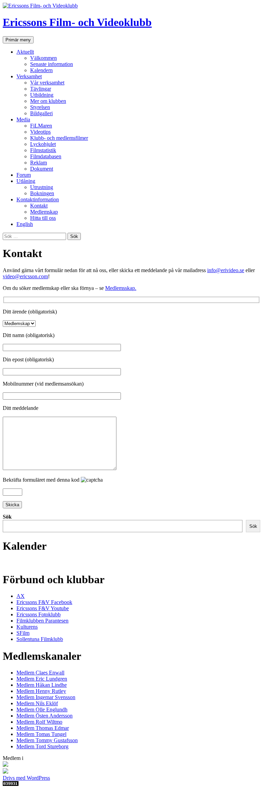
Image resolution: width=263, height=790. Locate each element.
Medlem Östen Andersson (44, 716)
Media (23, 119)
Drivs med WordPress (26, 778)
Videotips (40, 132)
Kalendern (41, 70)
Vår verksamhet (47, 82)
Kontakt (39, 206)
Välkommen (43, 58)
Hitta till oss (43, 218)
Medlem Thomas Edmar (42, 728)
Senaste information (51, 64)
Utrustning (41, 187)
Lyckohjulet (43, 144)
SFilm (22, 633)
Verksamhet (29, 76)
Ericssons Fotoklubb (38, 614)
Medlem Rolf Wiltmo (39, 722)
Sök (7, 517)
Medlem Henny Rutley (41, 691)
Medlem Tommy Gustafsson (47, 740)
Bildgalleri (41, 113)
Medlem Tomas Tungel (41, 734)
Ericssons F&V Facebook (44, 602)
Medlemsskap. (120, 288)
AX (20, 596)
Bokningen (42, 193)
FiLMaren (41, 126)
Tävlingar (40, 89)
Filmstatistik (43, 150)
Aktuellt (25, 52)
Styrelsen (40, 107)
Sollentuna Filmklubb (39, 639)
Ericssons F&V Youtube (42, 608)
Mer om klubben (48, 101)
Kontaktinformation (37, 199)
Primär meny (18, 39)
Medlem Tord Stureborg (42, 746)
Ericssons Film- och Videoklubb (77, 22)
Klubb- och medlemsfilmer (59, 138)
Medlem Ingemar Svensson (45, 697)
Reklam (38, 162)
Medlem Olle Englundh (41, 709)
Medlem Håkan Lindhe (41, 685)
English (24, 224)
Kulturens (27, 627)
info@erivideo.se (225, 270)
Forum (23, 175)
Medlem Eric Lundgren (41, 679)
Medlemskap (44, 212)
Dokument (41, 169)
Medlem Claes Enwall (40, 672)
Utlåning (25, 181)
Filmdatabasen (45, 156)
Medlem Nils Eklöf (37, 703)
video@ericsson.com (25, 276)
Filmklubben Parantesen (42, 621)
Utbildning (41, 95)
